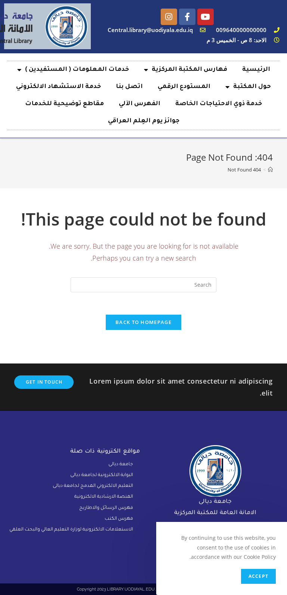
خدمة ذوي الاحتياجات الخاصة (218, 104)
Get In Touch (44, 382)
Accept (258, 576)
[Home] (270, 169)
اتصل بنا (129, 87)
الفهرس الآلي (139, 104)
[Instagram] (169, 17)
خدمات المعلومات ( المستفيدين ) (77, 69)
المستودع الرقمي (184, 87)
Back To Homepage (143, 322)
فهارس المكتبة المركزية (189, 69)
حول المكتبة (252, 87)
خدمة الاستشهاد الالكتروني (58, 87)
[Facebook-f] (187, 17)
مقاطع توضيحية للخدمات (64, 104)
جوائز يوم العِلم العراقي (143, 121)
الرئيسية (256, 69)
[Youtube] (205, 17)
